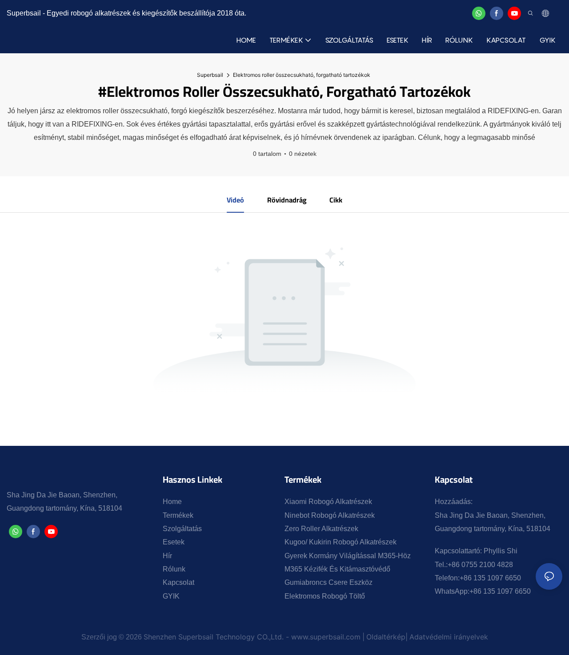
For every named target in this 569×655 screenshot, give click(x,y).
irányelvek (471, 636)
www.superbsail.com (326, 636)
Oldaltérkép (385, 636)
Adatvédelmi (431, 636)
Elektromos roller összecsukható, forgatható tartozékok (301, 74)
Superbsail (210, 74)
